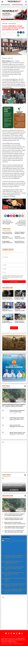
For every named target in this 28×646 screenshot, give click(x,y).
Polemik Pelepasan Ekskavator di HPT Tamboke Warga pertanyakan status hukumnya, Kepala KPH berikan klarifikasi (17, 411)
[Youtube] (14, 216)
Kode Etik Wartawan (18, 643)
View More (14, 328)
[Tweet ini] (21, 32)
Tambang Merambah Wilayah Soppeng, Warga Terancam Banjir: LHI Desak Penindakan (14, 567)
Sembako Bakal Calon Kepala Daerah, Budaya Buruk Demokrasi (14, 562)
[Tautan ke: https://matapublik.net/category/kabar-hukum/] (25, 386)
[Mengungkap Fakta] (14, 1)
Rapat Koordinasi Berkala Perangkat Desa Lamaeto (15, 579)
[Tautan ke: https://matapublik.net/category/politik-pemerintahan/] (25, 475)
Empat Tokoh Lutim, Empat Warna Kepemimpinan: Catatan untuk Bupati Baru (15, 523)
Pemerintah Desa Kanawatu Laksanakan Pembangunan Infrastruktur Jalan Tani (14, 584)
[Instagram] (11, 216)
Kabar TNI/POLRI (5, 34)
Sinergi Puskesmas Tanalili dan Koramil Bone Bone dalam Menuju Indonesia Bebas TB (19, 242)
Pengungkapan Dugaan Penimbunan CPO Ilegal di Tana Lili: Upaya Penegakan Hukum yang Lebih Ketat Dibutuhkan (7, 242)
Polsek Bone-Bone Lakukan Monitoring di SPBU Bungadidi (7, 221)
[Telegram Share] (23, 32)
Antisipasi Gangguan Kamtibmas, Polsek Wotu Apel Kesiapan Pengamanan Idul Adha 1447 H (20, 233)
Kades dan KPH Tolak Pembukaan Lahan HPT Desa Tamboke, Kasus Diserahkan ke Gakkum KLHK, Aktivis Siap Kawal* (17, 426)
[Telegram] (20, 216)
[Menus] (2, 1)
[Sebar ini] (18, 32)
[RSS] (22, 216)
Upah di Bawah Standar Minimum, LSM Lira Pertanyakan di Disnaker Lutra (20, 222)
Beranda (4, 642)
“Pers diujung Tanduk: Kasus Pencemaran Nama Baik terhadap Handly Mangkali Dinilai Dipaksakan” (14, 527)
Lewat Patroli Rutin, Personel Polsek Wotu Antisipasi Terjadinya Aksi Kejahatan (7, 233)
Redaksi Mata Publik (12, 642)
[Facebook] (5, 216)
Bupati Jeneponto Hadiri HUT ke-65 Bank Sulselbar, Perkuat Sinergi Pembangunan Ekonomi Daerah (13, 484)
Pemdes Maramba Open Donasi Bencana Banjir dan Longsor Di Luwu (14, 573)
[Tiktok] (17, 216)
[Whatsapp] (18, 35)
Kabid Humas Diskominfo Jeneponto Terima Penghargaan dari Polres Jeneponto (7, 237)
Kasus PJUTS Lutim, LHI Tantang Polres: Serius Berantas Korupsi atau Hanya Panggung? (14, 531)
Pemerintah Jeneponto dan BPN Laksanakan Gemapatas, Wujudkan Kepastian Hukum (20, 237)
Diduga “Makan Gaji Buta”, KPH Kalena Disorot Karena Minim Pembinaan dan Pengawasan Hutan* (17, 433)
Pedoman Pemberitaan (6, 643)
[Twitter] (8, 216)
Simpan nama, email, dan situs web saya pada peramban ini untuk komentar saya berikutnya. (12, 277)
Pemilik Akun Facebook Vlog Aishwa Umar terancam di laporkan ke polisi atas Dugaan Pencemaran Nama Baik (14, 556)
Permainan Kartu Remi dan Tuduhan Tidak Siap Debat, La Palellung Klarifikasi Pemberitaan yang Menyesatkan (14, 590)
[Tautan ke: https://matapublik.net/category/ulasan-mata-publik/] (25, 496)
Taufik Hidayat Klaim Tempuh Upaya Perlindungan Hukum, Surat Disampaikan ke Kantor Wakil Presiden (17, 418)
